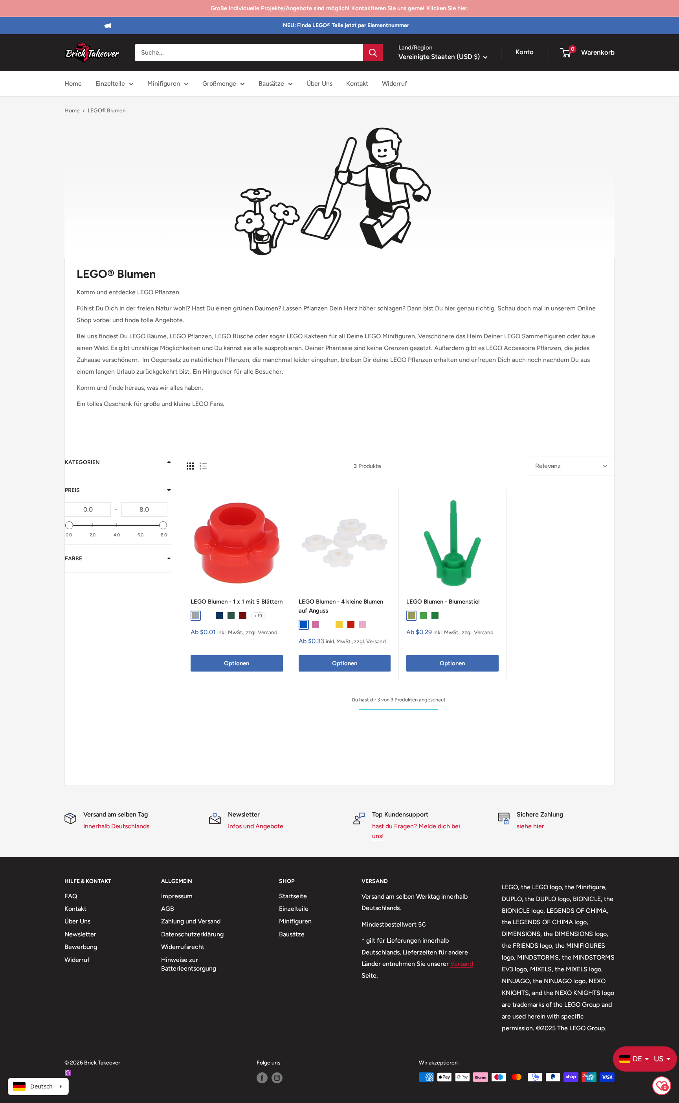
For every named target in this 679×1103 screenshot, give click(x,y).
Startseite (293, 896)
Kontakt (357, 83)
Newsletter (80, 934)
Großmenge (219, 83)
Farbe (73, 558)
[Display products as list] (203, 466)
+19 (258, 615)
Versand (461, 963)
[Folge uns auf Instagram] (277, 1077)
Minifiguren (163, 83)
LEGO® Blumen (107, 110)
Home (73, 83)
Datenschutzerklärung (192, 934)
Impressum (177, 896)
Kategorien (82, 462)
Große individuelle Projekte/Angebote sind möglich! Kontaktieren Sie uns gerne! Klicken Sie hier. (339, 8)
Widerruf (394, 83)
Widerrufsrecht (182, 947)
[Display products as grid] (190, 466)
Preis (72, 490)
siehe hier (530, 826)
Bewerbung (80, 947)
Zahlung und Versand (190, 921)
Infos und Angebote (255, 826)
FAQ (70, 896)
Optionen (236, 663)
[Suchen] (373, 52)
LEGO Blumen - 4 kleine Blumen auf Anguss (341, 606)
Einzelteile (110, 83)
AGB (167, 908)
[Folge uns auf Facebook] (262, 1077)
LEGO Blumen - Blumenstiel (443, 601)
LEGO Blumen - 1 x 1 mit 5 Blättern (237, 601)
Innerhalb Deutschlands (116, 826)
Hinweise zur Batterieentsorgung (188, 964)
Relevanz (548, 466)
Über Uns (319, 83)
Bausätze (271, 83)
